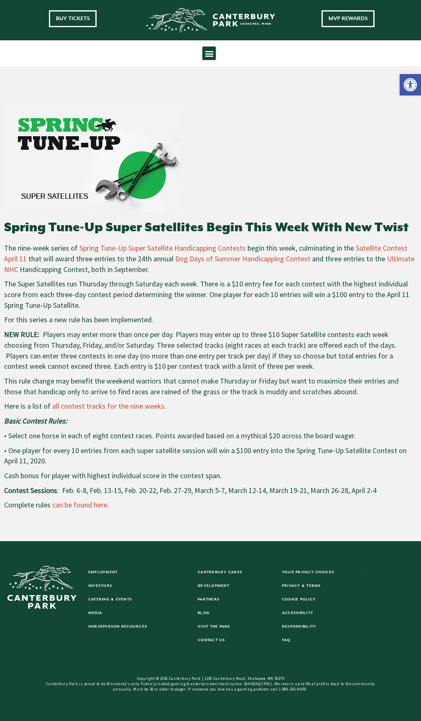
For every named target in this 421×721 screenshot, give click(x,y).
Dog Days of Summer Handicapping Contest (242, 258)
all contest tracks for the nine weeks (108, 406)
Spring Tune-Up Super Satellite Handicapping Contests (162, 248)
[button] (410, 84)
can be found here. (80, 504)
